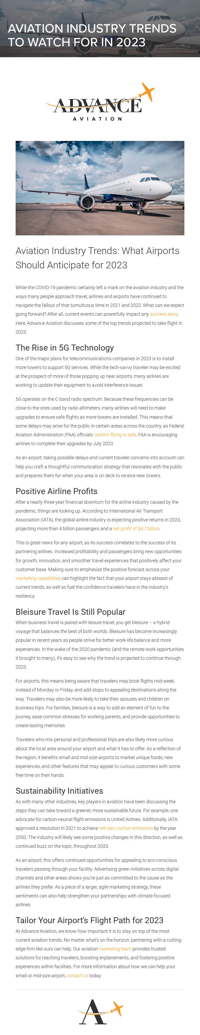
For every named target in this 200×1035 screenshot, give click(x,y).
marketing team (115, 949)
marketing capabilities (38, 578)
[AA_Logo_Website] (100, 80)
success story (164, 314)
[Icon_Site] (100, 996)
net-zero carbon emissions (126, 828)
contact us (77, 975)
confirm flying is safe (115, 434)
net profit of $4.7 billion (136, 528)
